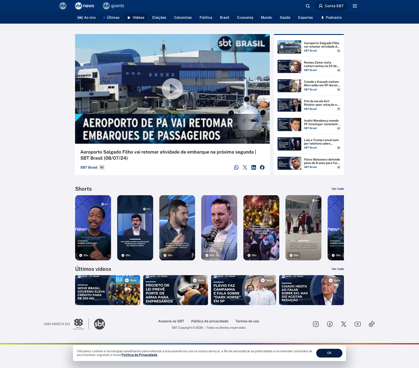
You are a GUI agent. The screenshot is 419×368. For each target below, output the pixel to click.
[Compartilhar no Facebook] (262, 167)
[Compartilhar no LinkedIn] (253, 167)
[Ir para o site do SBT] (99, 324)
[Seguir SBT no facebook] (329, 324)
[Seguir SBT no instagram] (315, 324)
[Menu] (355, 6)
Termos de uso (247, 321)
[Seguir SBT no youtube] (357, 324)
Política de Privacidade (139, 355)
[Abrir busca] (307, 6)
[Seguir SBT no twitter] (343, 324)
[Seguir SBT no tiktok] (371, 324)
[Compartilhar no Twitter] (245, 167)
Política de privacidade (209, 321)
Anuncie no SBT (171, 321)
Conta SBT (334, 6)
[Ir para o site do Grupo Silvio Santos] (66, 324)
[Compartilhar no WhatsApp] (236, 167)
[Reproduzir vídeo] (172, 89)
